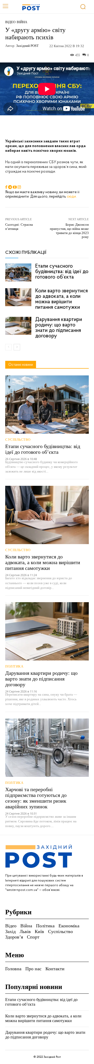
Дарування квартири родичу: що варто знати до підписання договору (58, 328)
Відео (10, 22)
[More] (78, 127)
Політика (14, 666)
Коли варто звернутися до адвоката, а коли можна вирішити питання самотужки (61, 299)
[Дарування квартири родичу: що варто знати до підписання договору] (18, 326)
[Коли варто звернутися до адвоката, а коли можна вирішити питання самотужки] (18, 297)
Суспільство (18, 439)
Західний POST (27, 45)
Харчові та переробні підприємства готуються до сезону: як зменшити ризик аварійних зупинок (36, 797)
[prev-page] (8, 347)
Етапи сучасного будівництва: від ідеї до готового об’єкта (62, 271)
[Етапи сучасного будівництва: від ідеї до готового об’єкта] (18, 272)
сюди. (72, 197)
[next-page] (17, 347)
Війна (22, 22)
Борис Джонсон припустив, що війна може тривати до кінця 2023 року (69, 231)
